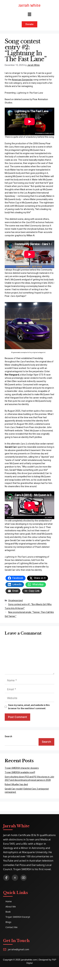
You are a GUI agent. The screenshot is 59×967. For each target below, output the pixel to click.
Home (9, 901)
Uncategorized (15, 600)
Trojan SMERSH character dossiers (22, 768)
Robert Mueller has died (16, 784)
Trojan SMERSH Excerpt (18, 916)
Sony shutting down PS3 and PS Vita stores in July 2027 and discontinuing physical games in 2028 (29, 778)
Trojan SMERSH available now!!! (20, 772)
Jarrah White (29, 5)
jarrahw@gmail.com (18, 949)
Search (8, 736)
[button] (29, 14)
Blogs (8, 922)
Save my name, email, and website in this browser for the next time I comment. (29, 707)
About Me (11, 906)
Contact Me (11, 927)
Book (8, 911)
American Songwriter (22, 79)
